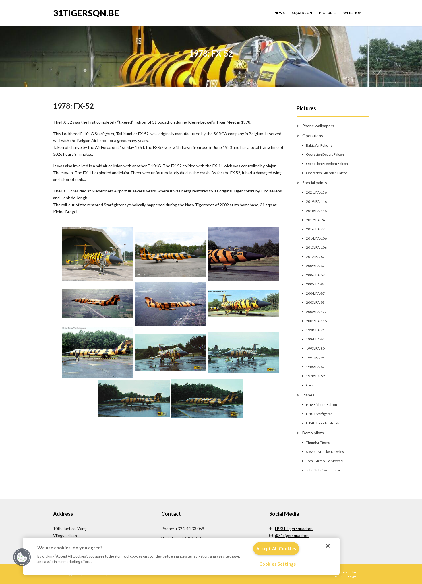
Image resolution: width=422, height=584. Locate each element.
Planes (308, 394)
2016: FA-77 (315, 229)
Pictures (327, 13)
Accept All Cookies (276, 548)
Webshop (352, 13)
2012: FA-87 (315, 256)
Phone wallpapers (318, 125)
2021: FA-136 (316, 192)
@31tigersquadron (292, 535)
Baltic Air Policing (319, 145)
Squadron (302, 13)
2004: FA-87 (315, 293)
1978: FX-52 (315, 376)
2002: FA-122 (316, 311)
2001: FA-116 (316, 321)
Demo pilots (313, 432)
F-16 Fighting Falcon (321, 404)
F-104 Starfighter (319, 414)
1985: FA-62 (315, 367)
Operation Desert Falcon (325, 154)
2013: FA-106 (316, 247)
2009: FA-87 (315, 266)
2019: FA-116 (316, 201)
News (279, 13)
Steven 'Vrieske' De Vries (325, 451)
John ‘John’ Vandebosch (324, 470)
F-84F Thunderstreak (322, 423)
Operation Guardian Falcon (327, 173)
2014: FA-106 (316, 238)
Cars (309, 385)
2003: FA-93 (315, 302)
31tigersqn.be (86, 12)
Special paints (314, 182)
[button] (22, 557)
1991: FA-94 (315, 357)
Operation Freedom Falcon (327, 163)
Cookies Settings (277, 564)
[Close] (328, 545)
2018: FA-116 (316, 211)
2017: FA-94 (315, 220)
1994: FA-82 (315, 339)
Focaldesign (347, 576)
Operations (312, 135)
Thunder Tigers (318, 442)
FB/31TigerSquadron (294, 528)
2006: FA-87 (315, 275)
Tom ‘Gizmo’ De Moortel (324, 461)
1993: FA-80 (315, 348)
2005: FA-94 (315, 284)
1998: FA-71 (315, 330)
